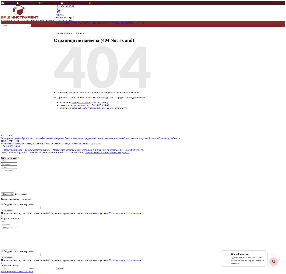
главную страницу (81, 102)
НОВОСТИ (78, 22)
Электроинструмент (11, 138)
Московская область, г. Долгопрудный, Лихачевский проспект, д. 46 (87, 150)
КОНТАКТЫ (137, 22)
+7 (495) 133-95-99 (65, 6)
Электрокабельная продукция (79, 138)
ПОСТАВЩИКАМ (120, 22)
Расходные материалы (53, 138)
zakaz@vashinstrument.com (91, 108)
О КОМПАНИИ (64, 22)
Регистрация (7, 271)
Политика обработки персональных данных (107, 152)
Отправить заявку (65, 20)
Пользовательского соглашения (125, 213)
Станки (176, 138)
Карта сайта (95, 143)
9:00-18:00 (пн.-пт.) (101, 3)
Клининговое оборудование (109, 138)
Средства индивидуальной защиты (141, 138)
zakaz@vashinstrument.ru (76, 3)
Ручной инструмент (32, 138)
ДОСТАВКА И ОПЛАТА (97, 22)
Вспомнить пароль (23, 271)
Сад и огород (165, 138)
